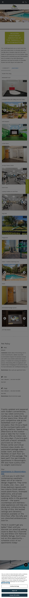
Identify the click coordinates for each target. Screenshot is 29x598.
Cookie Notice (5, 583)
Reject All (14, 590)
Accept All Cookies (14, 595)
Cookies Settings (14, 586)
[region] (14, 584)
